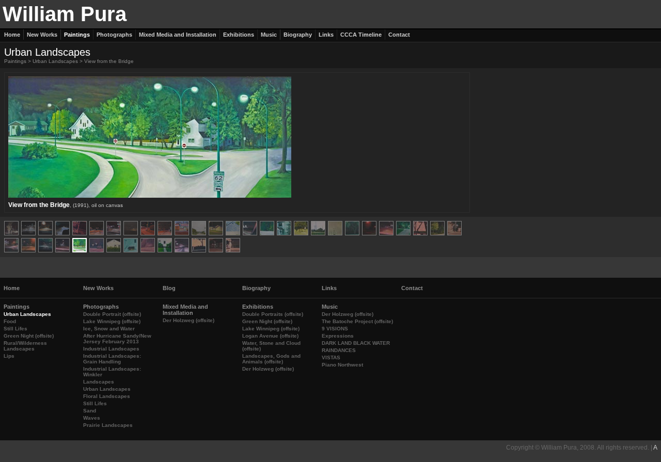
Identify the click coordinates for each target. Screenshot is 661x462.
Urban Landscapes (55, 61)
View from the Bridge (109, 61)
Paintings (15, 61)
